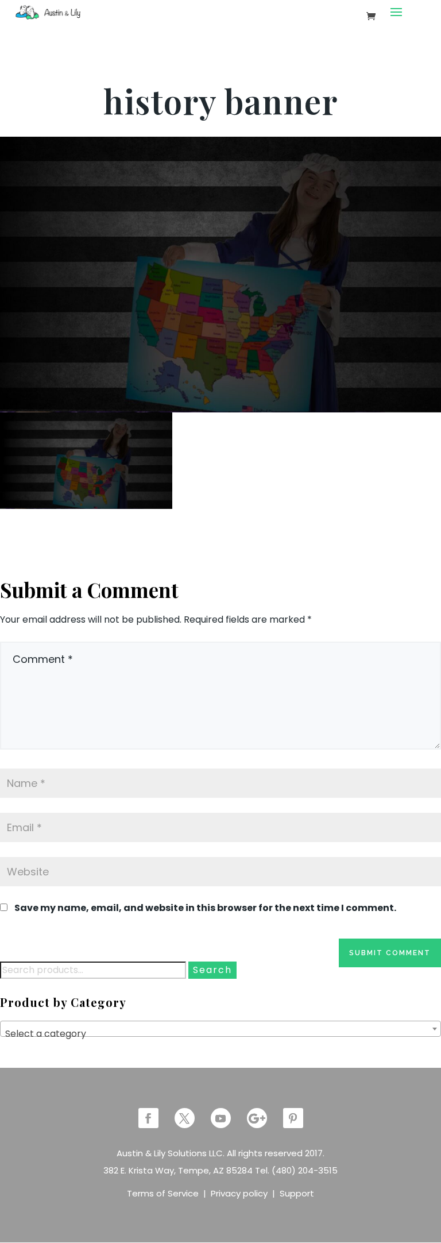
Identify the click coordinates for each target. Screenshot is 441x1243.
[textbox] (220, 1034)
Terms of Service (163, 1193)
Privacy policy (239, 1193)
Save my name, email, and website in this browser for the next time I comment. (205, 907)
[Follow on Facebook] (148, 1118)
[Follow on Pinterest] (293, 1118)
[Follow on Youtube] (221, 1118)
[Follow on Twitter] (185, 1118)
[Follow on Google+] (257, 1118)
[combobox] (220, 1029)
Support (297, 1193)
